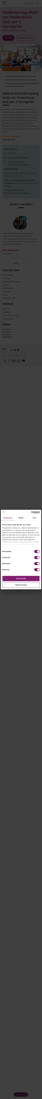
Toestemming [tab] (7, 518)
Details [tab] (21, 518)
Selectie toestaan (21, 585)
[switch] (37, 557)
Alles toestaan (21, 578)
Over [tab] (34, 518)
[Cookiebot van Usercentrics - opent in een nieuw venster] (31, 512)
